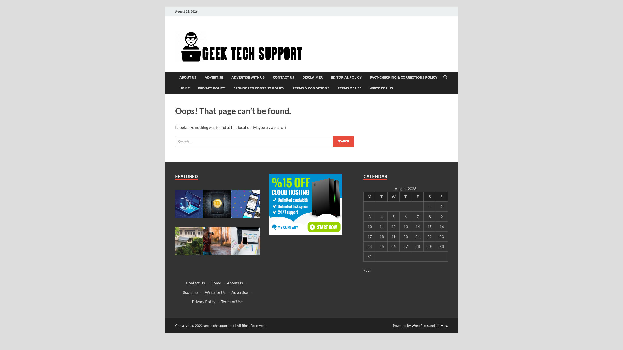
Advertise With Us (248, 77)
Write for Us (381, 88)
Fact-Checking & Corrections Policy (403, 77)
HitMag (441, 326)
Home (184, 88)
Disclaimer (312, 77)
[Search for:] (264, 141)
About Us (187, 77)
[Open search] (445, 77)
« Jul (367, 270)
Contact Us (283, 77)
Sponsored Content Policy (258, 88)
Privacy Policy (211, 88)
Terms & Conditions (311, 88)
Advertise (214, 77)
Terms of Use (349, 88)
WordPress (420, 326)
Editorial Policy (346, 77)
